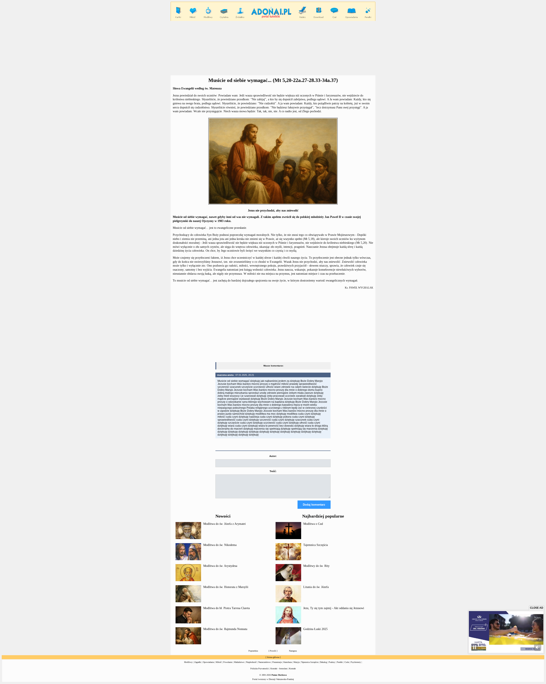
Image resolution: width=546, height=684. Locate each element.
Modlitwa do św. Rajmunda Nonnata (225, 629)
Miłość (219, 662)
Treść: (273, 471)
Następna (293, 651)
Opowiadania (208, 662)
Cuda (346, 662)
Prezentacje (277, 662)
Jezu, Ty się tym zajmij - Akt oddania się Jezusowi (333, 608)
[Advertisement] (273, 48)
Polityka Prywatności (259, 668)
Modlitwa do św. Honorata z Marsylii (225, 587)
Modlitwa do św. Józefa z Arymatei (224, 523)
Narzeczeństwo (264, 662)
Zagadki (197, 662)
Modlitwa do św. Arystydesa (220, 565)
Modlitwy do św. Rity (316, 565)
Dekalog (323, 662)
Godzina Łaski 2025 (315, 629)
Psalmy (332, 662)
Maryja (296, 662)
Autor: (273, 456)
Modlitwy (188, 662)
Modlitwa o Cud (313, 523)
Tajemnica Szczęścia (315, 545)
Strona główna (273, 657)
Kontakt (292, 668)
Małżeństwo (239, 662)
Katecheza (287, 662)
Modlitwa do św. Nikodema (220, 545)
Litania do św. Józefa (316, 587)
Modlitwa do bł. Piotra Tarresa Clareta (226, 608)
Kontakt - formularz (278, 668)
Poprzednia (253, 651)
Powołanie (227, 662)
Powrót (273, 651)
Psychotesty (356, 662)
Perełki (340, 662)
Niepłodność (251, 662)
